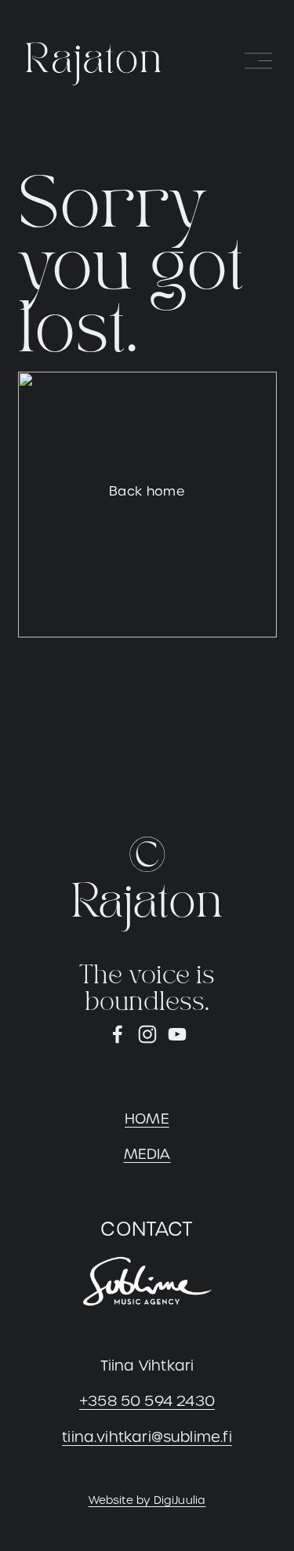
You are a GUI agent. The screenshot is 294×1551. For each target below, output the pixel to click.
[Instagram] (147, 1034)
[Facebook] (117, 1034)
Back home (147, 491)
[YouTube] (177, 1034)
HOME (147, 1119)
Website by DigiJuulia (147, 1500)
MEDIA (147, 1154)
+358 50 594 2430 (147, 1401)
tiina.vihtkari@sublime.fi (147, 1437)
